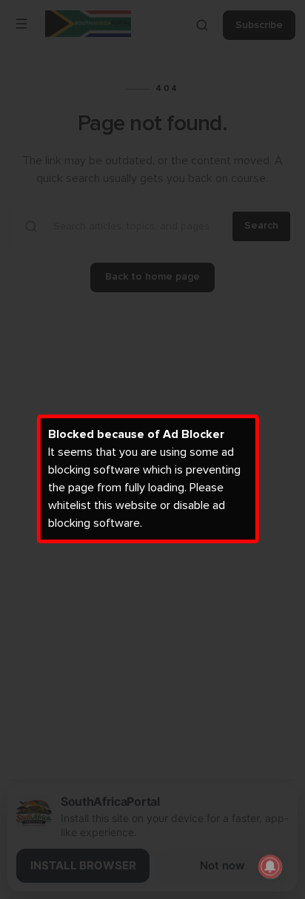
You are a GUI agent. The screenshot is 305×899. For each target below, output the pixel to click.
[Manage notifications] (270, 866)
